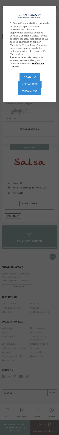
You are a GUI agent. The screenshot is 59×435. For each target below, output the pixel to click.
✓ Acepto (29, 76)
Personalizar (29, 91)
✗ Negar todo (30, 84)
